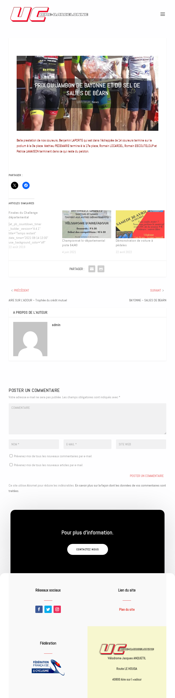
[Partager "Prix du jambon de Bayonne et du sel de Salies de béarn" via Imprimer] (101, 268)
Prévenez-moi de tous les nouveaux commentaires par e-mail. (53, 456)
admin (56, 324)
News (95, 102)
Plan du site (127, 609)
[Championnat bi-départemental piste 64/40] (86, 224)
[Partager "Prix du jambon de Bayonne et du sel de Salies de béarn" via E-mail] (91, 268)
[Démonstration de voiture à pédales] (140, 224)
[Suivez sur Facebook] (39, 609)
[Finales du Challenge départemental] (35, 229)
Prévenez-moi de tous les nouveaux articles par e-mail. (48, 465)
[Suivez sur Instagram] (57, 609)
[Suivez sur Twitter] (48, 609)
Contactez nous (87, 549)
